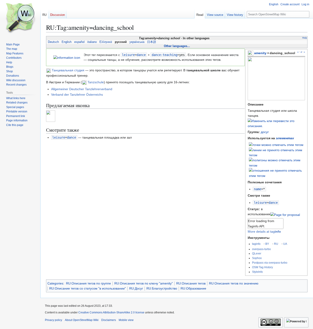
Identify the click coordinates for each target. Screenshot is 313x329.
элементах (285, 138)
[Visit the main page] (20, 18)
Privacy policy (53, 320)
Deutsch (53, 42)
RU (276, 243)
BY (267, 243)
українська (137, 42)
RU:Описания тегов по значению (233, 283)
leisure (260, 202)
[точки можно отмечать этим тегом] (276, 144)
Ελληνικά (106, 42)
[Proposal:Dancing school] (285, 214)
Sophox (257, 258)
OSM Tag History (262, 267)
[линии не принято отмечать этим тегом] (277, 152)
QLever (256, 253)
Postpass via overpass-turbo (269, 262)
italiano (92, 42)
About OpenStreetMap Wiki (82, 320)
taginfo (256, 243)
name (257, 189)
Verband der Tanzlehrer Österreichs (77, 94)
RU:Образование (193, 288)
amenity (260, 53)
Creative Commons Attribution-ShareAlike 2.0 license (111, 312)
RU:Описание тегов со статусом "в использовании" (87, 288)
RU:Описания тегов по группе (88, 283)
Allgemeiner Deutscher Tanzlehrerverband (81, 89)
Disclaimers (108, 320)
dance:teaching (164, 55)
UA (285, 243)
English (66, 42)
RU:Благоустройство (161, 288)
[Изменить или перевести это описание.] (276, 126)
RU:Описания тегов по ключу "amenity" (143, 283)
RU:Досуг (136, 288)
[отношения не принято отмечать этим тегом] (277, 173)
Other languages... (177, 46)
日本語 (151, 42)
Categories (55, 283)
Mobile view (126, 320)
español (79, 42)
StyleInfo (257, 271)
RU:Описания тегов (191, 283)
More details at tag (264, 231)
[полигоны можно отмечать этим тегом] (277, 162)
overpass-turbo (261, 249)
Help (304, 37)
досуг (265, 132)
